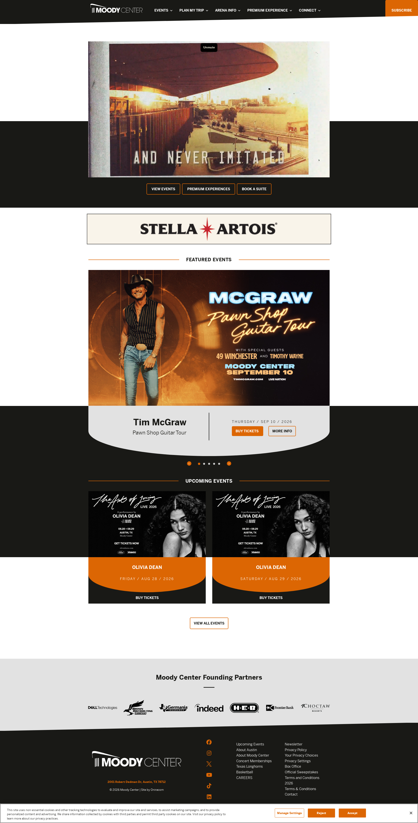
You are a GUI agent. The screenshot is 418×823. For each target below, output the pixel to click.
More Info (282, 431)
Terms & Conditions (300, 789)
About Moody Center (252, 755)
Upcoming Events (250, 744)
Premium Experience (267, 10)
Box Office (293, 766)
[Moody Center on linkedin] (209, 796)
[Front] (136, 760)
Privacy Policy (296, 750)
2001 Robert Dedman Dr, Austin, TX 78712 (137, 782)
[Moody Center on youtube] (209, 774)
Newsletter (293, 744)
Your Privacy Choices (301, 755)
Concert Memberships (254, 761)
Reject (321, 813)
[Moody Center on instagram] (209, 753)
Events (161, 10)
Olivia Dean (147, 567)
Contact (291, 794)
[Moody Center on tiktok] (209, 785)
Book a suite (254, 189)
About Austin (246, 750)
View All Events (209, 623)
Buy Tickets (248, 431)
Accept (352, 813)
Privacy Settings (298, 761)
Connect (307, 10)
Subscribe (401, 10)
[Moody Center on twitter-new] (209, 764)
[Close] (411, 813)
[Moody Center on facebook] (209, 742)
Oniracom (157, 789)
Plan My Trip (191, 10)
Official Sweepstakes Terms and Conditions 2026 (302, 777)
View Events (163, 189)
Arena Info (225, 10)
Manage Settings (289, 813)
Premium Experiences (208, 189)
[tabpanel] (209, 363)
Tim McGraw (159, 422)
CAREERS (244, 778)
